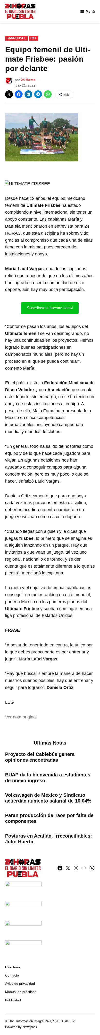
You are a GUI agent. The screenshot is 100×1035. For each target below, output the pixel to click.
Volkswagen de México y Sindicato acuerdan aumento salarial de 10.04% (48, 797)
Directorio (12, 967)
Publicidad (13, 1000)
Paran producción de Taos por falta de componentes (49, 818)
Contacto (12, 975)
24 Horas (28, 80)
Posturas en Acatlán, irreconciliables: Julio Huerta (48, 838)
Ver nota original (21, 717)
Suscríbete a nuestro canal (50, 308)
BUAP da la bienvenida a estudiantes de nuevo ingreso (47, 777)
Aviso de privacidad (20, 983)
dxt (33, 38)
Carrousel (16, 38)
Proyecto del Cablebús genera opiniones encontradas (40, 757)
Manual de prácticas (20, 992)
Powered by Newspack (21, 1027)
